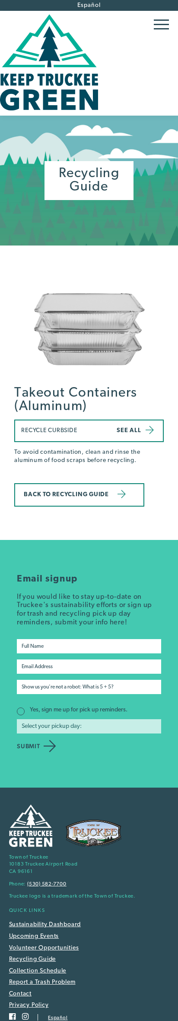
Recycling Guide (32, 959)
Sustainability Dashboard (45, 924)
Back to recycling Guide (66, 494)
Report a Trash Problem (42, 982)
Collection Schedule (38, 971)
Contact (20, 994)
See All (129, 430)
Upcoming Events (34, 936)
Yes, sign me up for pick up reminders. (78, 710)
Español (89, 5)
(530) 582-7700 (47, 884)
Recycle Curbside (49, 430)
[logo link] (49, 112)
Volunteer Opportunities (44, 948)
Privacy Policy (29, 1005)
